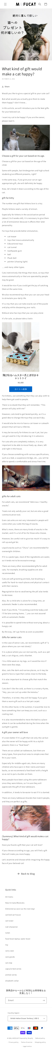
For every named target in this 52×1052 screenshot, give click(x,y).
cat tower (9, 921)
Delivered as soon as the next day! (20, 909)
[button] (5, 4)
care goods (10, 957)
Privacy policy (14, 1042)
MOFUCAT (15, 1038)
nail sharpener (11, 927)
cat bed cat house (13, 915)
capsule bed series (13, 969)
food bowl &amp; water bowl (17, 939)
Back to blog (28, 873)
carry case (9, 951)
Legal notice (27, 1046)
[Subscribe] (44, 1000)
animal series (11, 975)
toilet (7, 933)
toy (6, 945)
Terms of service (26, 1042)
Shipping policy (40, 1042)
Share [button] (7, 86)
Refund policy (40, 1038)
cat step (8, 963)
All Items (9, 897)
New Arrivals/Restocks (15, 903)
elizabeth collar (12, 981)
